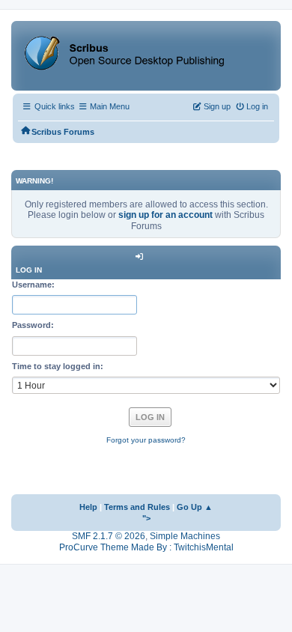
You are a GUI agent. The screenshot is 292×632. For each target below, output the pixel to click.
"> (146, 518)
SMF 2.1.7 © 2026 (108, 536)
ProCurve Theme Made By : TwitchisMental (146, 547)
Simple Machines (185, 536)
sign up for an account (165, 215)
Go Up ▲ (195, 506)
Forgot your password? (146, 440)
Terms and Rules (137, 506)
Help (88, 506)
